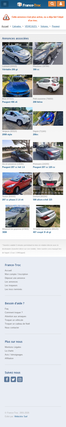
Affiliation (9, 358)
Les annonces (11, 282)
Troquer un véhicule (14, 320)
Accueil (8, 270)
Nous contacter (12, 327)
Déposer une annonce (15, 278)
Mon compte (10, 274)
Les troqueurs (11, 285)
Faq (6, 309)
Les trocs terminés (13, 289)
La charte (9, 351)
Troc (32, 5)
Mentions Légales (13, 347)
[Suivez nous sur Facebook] (6, 379)
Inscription (23, 274)
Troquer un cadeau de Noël (17, 324)
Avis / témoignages (14, 354)
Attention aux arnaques (15, 316)
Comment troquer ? (14, 312)
